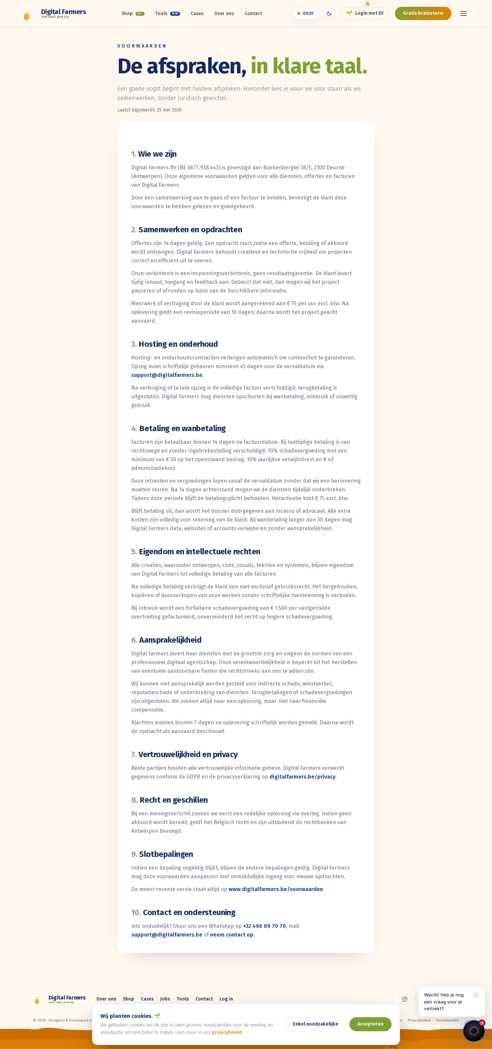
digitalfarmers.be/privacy (302, 777)
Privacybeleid (419, 1020)
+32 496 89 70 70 (264, 926)
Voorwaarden (447, 1020)
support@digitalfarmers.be (166, 375)
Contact (253, 13)
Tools (166, 13)
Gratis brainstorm (423, 13)
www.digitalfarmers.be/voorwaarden (276, 889)
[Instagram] (405, 999)
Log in (226, 999)
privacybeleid (227, 1032)
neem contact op (231, 935)
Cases (197, 13)
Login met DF (365, 13)
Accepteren (370, 1024)
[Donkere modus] (329, 13)
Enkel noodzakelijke (315, 1024)
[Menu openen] (463, 13)
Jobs (165, 999)
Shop (132, 13)
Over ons (224, 13)
